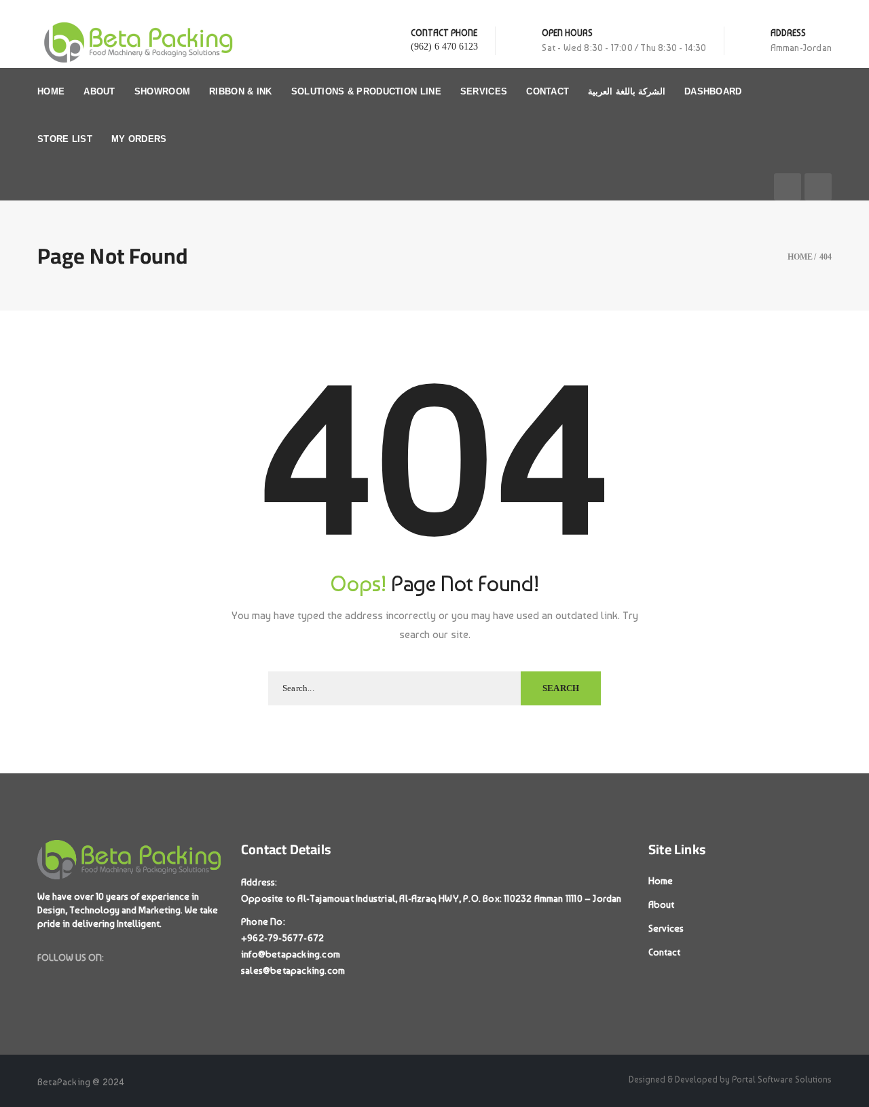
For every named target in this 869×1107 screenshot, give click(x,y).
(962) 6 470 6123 (444, 46)
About (99, 91)
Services (483, 91)
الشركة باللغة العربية (626, 91)
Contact (547, 91)
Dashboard (713, 91)
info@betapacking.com (290, 954)
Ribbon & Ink (240, 91)
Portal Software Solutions (782, 1079)
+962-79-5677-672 (282, 937)
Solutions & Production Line (366, 91)
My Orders (139, 139)
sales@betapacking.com (293, 970)
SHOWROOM (162, 91)
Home (50, 91)
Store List (64, 139)
